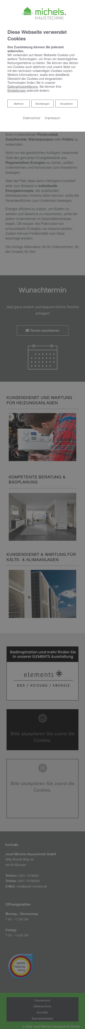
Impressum (52, 117)
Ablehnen (19, 103)
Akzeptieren (66, 103)
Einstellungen (42, 103)
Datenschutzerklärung (22, 86)
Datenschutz (31, 117)
